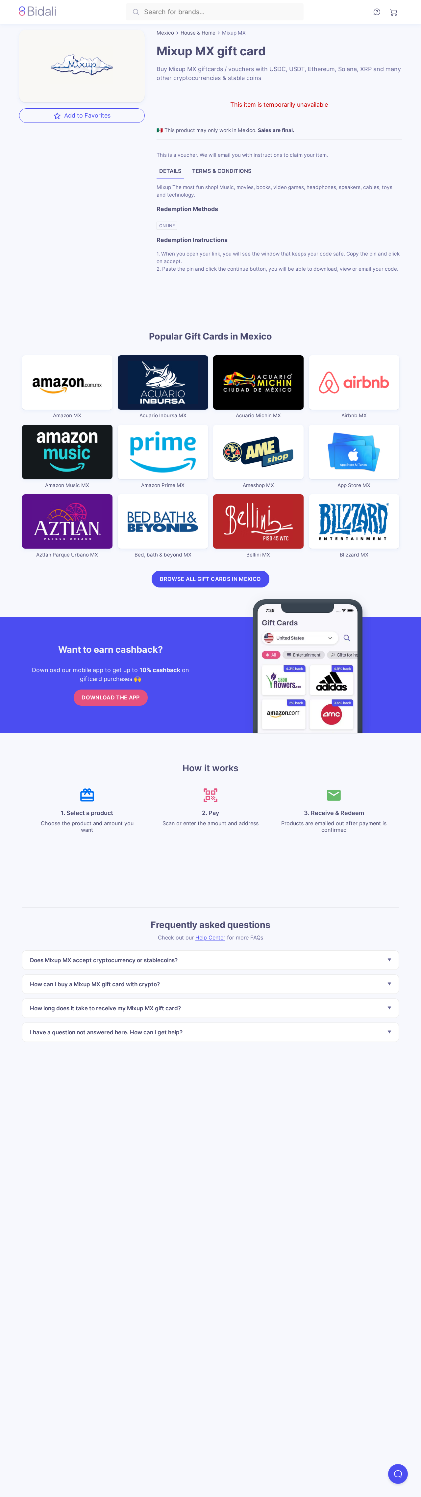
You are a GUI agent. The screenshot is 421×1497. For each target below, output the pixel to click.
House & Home (198, 33)
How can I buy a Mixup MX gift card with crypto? (95, 984)
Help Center (210, 937)
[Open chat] (398, 1474)
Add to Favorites (87, 115)
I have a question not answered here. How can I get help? (106, 1032)
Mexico (165, 33)
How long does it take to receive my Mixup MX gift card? (105, 1008)
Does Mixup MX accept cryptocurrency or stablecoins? (104, 960)
